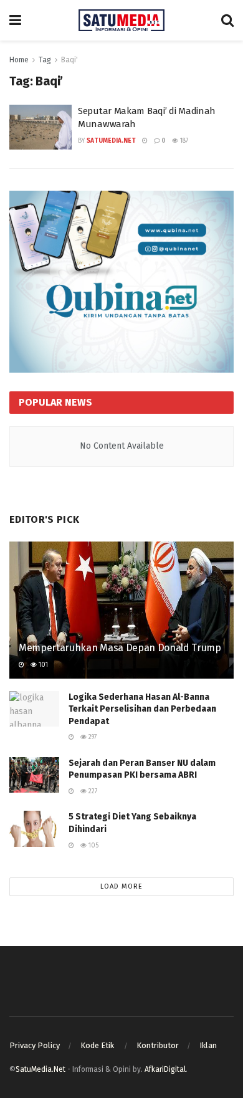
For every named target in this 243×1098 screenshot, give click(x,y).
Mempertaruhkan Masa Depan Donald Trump (120, 648)
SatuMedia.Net (111, 141)
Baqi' (69, 59)
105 (92, 845)
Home (19, 59)
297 (92, 737)
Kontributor (157, 1045)
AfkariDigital (165, 1069)
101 (42, 665)
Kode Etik (98, 1045)
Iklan (208, 1045)
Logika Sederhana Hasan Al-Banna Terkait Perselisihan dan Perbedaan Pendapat (142, 709)
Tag (45, 59)
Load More (121, 886)
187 (183, 141)
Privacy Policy (34, 1045)
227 (92, 791)
